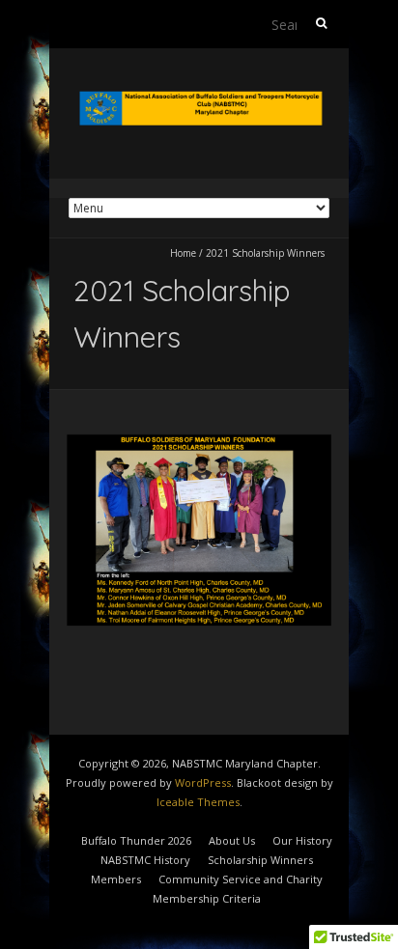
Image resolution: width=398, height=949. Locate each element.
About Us (232, 840)
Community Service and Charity (240, 879)
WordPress (203, 782)
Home (183, 253)
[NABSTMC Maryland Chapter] (199, 96)
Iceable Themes (198, 802)
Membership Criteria (207, 898)
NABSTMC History (145, 859)
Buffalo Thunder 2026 (136, 840)
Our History (302, 840)
